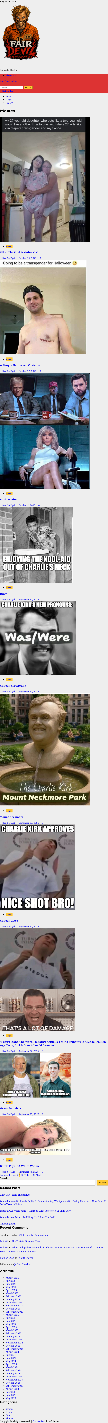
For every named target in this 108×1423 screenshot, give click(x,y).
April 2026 (11, 1290)
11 (25, 1175)
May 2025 (11, 1324)
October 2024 (13, 1345)
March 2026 (12, 1293)
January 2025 (13, 1336)
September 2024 (14, 1348)
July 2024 (10, 1355)
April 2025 (11, 1327)
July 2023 (10, 1392)
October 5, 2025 (27, 505)
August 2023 (12, 1388)
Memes (9, 246)
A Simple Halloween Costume (20, 365)
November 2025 (14, 1305)
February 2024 (13, 1370)
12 (28, 1175)
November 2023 (14, 1379)
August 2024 (12, 1351)
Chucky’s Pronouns (13, 685)
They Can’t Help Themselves (15, 1194)
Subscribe (7, 91)
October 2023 (13, 1382)
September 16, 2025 (29, 1171)
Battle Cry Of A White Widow (19, 1166)
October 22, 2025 (28, 371)
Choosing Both (7, 1223)
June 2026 (11, 1284)
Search (3, 1178)
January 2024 (13, 1373)
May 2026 (11, 1287)
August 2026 (12, 1277)
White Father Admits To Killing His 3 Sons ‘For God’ (27, 1217)
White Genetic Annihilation (33, 1235)
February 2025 (13, 1333)
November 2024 (14, 1342)
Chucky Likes (9, 920)
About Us (11, 75)
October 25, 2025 (28, 258)
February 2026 (13, 1296)
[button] (1, 84)
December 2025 (14, 1302)
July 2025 (10, 1317)
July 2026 (10, 1280)
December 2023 (14, 1376)
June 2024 (11, 1358)
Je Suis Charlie (25, 1257)
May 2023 (11, 1398)
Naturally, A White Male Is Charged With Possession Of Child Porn (35, 1210)
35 (34, 1175)
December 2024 (14, 1339)
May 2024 (11, 1361)
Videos (9, 1418)
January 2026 (13, 1299)
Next (38, 1175)
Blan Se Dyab (9, 258)
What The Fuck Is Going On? (19, 252)
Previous (4, 1175)
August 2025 (12, 1314)
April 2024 (11, 1364)
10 (22, 1175)
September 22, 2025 (29, 599)
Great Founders (10, 1108)
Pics (8, 1415)
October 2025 (13, 1308)
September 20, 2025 (29, 1114)
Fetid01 (4, 1241)
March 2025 (12, 1330)
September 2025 (14, 1311)
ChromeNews (39, 1421)
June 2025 (11, 1321)
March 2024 (12, 1367)
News (9, 1412)
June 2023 (11, 1395)
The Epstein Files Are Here (26, 1241)
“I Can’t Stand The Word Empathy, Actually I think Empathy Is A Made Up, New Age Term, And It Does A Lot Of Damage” (53, 1043)
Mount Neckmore (11, 817)
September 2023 (14, 1385)
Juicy (3, 593)
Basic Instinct (9, 499)
